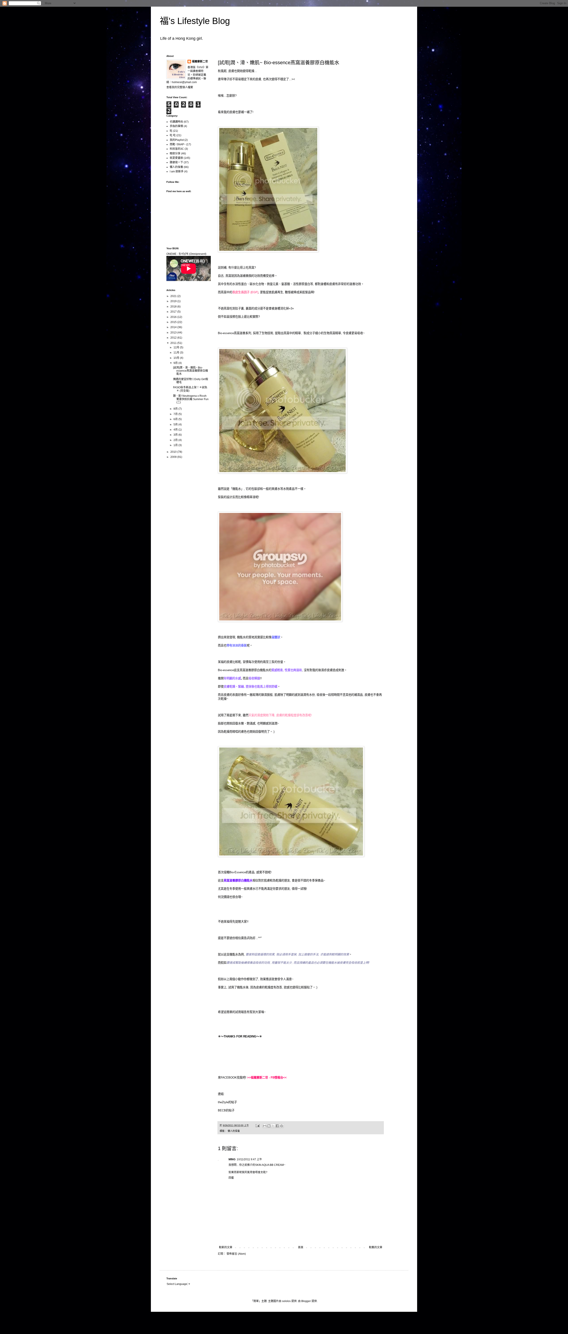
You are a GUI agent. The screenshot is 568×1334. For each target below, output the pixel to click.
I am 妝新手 (176, 171)
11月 (177, 352)
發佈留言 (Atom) (236, 1253)
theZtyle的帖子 (227, 1102)
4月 (176, 429)
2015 (173, 322)
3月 (176, 434)
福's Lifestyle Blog (195, 21)
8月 (176, 408)
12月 (177, 347)
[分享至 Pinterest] (281, 1126)
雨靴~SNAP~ (177, 144)
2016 (173, 317)
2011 (173, 343)
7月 (176, 414)
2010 (173, 451)
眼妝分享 (175, 153)
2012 (173, 337)
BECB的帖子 (226, 1110)
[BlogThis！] (269, 1126)
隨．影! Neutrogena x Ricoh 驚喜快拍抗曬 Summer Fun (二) (191, 399)
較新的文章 (225, 1247)
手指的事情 (176, 126)
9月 (176, 363)
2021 (173, 296)
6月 (176, 419)
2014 (173, 327)
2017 (173, 311)
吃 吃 (173, 135)
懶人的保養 (234, 1131)
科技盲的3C (177, 148)
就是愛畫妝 (176, 158)
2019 (173, 301)
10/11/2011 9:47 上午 (249, 1159)
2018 (173, 306)
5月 (176, 424)
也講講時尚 (176, 121)
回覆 (231, 1177)
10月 (177, 357)
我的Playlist (177, 140)
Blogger (306, 1301)
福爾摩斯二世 (200, 61)
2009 (173, 457)
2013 (173, 332)
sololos (286, 1301)
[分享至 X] (273, 1126)
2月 (176, 440)
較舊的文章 (375, 1247)
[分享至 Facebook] (277, 1126)
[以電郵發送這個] (264, 1126)
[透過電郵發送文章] (257, 1125)
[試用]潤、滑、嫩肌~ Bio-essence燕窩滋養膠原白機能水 (190, 371)
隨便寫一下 (176, 162)
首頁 (300, 1247)
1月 (176, 445)
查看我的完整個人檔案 (179, 87)
